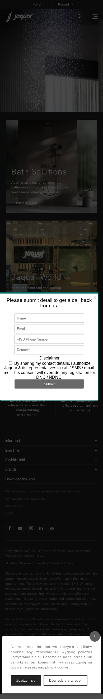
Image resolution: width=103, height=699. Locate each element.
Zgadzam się (25, 680)
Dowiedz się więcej (68, 680)
